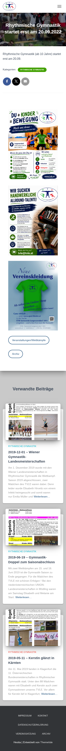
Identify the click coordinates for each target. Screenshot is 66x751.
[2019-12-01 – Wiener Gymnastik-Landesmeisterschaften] (33, 421)
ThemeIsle (46, 742)
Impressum (25, 715)
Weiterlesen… (42, 496)
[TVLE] (11, 6)
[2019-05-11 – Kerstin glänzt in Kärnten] (33, 627)
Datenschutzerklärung (33, 725)
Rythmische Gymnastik (32, 70)
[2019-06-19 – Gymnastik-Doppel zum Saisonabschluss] (33, 526)
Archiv (15, 353)
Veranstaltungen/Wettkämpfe (29, 340)
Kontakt (43, 715)
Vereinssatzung (26, 734)
